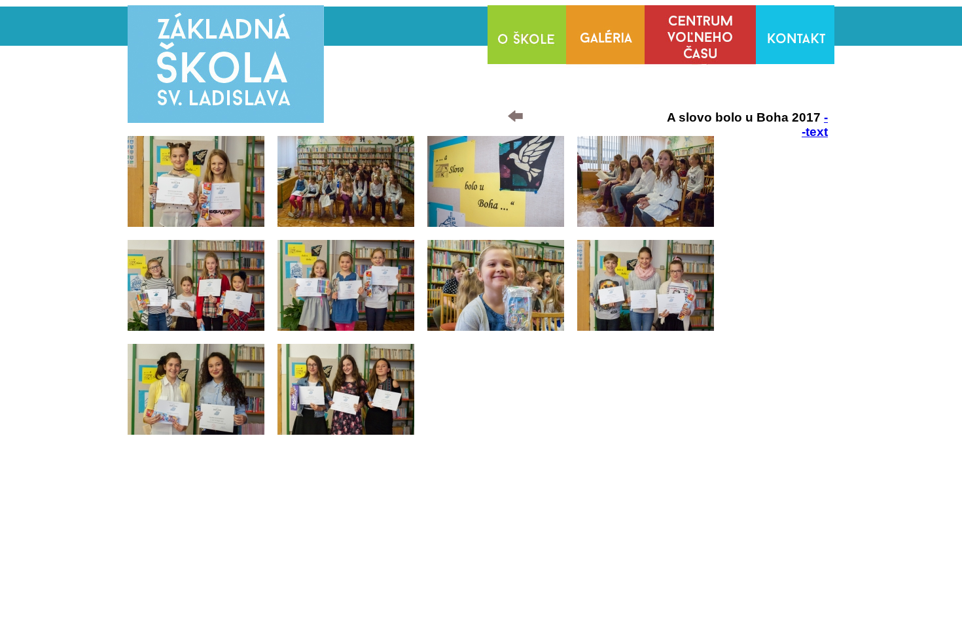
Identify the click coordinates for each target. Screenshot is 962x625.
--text (815, 124)
